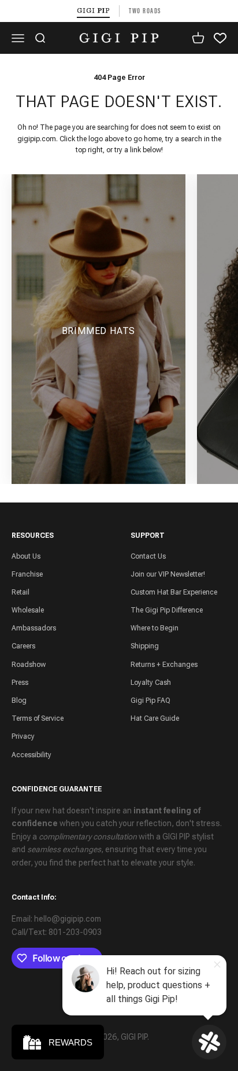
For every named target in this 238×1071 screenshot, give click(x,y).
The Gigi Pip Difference (167, 610)
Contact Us (148, 556)
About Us (26, 556)
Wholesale (28, 610)
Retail (20, 592)
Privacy (23, 736)
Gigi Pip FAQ (150, 700)
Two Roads (145, 10)
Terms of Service (38, 718)
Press (20, 682)
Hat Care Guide (155, 718)
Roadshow (29, 665)
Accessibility (31, 755)
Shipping (145, 646)
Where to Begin (154, 628)
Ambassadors (34, 628)
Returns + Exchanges (164, 665)
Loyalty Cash (151, 682)
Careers (23, 646)
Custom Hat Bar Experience (174, 592)
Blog (19, 700)
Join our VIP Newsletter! (168, 574)
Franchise (27, 574)
